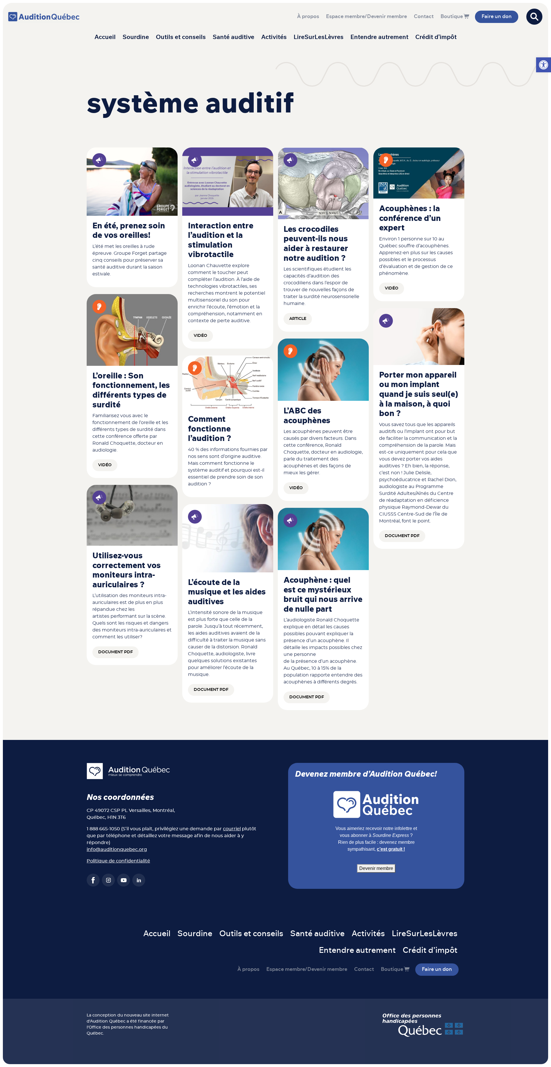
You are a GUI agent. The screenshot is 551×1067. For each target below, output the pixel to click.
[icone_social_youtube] (123, 880)
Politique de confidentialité (118, 861)
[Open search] (534, 17)
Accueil (105, 37)
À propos (308, 16)
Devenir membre (376, 868)
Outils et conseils (181, 37)
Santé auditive (233, 37)
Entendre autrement (379, 37)
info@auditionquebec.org (117, 849)
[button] (543, 64)
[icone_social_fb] (93, 880)
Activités (274, 37)
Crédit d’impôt (436, 37)
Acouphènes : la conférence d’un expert (410, 218)
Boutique (452, 16)
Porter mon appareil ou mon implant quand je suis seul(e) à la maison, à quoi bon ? (418, 394)
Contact (424, 16)
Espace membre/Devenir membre (366, 16)
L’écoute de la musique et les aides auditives (227, 592)
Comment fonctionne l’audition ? (209, 429)
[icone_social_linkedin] (138, 880)
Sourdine (136, 37)
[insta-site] (108, 880)
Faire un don (497, 16)
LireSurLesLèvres (319, 37)
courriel (232, 829)
